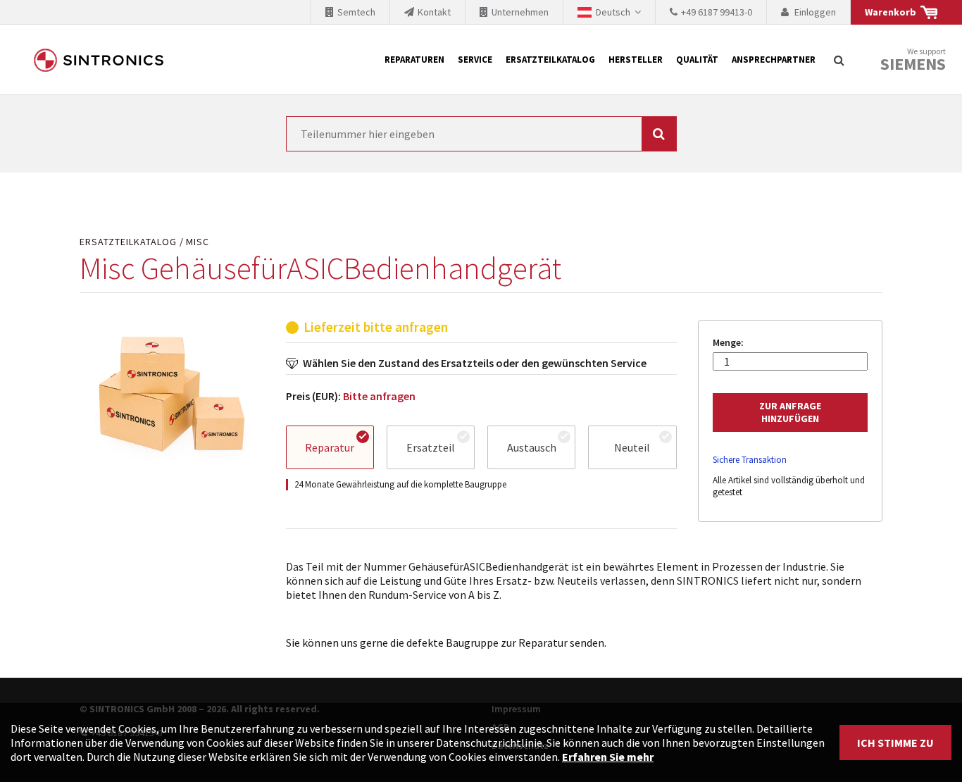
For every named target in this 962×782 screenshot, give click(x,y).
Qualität (697, 60)
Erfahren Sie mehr (608, 757)
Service (475, 60)
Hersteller (635, 60)
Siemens (913, 64)
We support (913, 60)
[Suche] (839, 60)
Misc (197, 242)
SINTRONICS (99, 60)
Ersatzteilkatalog (550, 60)
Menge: (728, 343)
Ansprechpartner (774, 60)
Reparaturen (414, 60)
